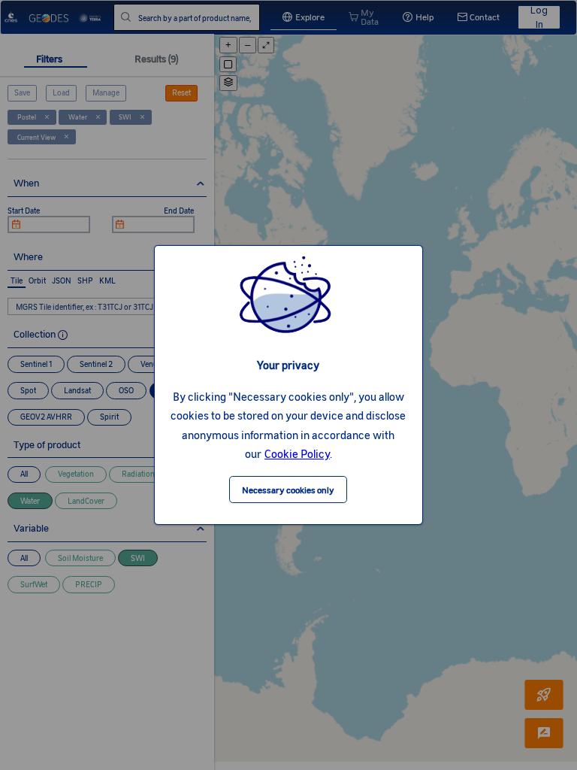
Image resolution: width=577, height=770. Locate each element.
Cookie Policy (297, 453)
